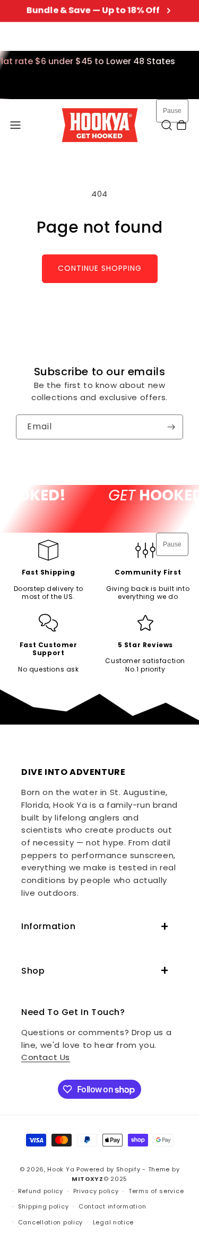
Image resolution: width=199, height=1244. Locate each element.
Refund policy (40, 1191)
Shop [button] (33, 971)
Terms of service (156, 1191)
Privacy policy (96, 1191)
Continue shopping (100, 268)
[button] (15, 125)
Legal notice (113, 1222)
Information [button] (48, 926)
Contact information (112, 1206)
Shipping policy (43, 1206)
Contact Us (45, 1057)
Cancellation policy (50, 1222)
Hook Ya (60, 1169)
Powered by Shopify (108, 1169)
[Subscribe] (171, 426)
